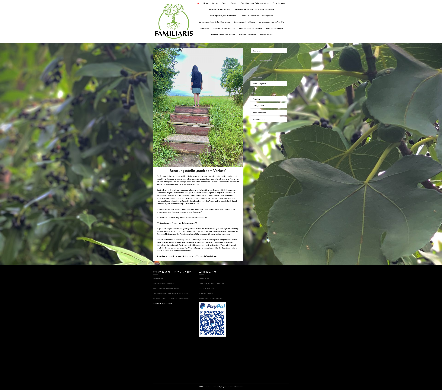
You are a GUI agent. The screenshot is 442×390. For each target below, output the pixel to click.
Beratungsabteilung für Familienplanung (214, 22)
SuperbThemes (227, 387)
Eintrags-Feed (258, 106)
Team (224, 3)
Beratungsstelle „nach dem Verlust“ (223, 16)
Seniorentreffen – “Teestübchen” (222, 34)
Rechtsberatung (279, 3)
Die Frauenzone (266, 34)
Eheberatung (204, 28)
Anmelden (256, 99)
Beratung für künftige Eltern (224, 28)
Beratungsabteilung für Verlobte (271, 22)
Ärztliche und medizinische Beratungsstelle (256, 16)
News (205, 3)
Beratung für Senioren (274, 28)
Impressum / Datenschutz (162, 303)
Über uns (215, 3)
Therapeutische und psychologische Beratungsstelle (254, 9)
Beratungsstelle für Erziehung (250, 28)
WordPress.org (259, 119)
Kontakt (233, 3)
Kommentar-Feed (259, 113)
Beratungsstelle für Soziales (219, 9)
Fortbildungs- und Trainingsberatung (255, 3)
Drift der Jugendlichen (247, 34)
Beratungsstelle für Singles (244, 22)
